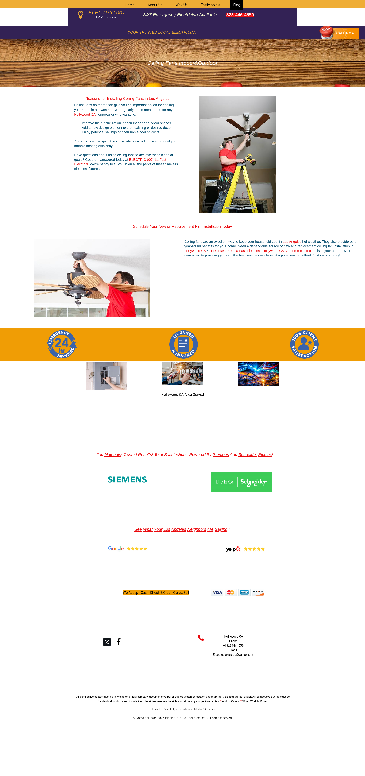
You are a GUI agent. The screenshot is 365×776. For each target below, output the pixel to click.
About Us (155, 5)
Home (129, 5)
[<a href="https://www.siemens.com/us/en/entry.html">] (127, 479)
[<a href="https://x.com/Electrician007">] (107, 642)
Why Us (181, 5)
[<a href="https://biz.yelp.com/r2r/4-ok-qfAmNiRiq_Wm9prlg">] (245, 549)
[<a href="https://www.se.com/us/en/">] (241, 482)
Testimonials (210, 5)
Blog (236, 5)
